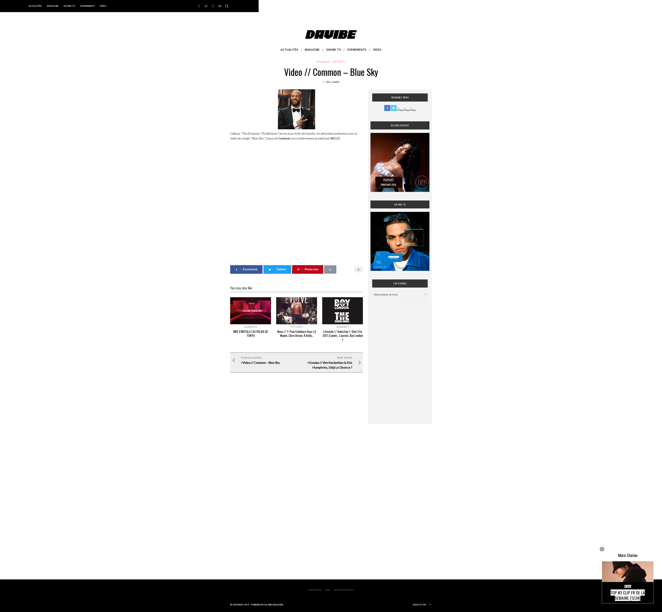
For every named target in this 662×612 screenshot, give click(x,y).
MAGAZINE (53, 6)
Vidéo (103, 6)
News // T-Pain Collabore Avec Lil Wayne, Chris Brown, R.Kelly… (296, 333)
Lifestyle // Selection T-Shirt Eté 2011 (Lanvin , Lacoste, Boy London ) (343, 335)
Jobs (327, 590)
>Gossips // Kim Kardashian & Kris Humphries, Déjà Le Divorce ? (329, 362)
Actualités (35, 6)
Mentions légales (344, 590)
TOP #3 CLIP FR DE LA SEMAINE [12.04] (628, 595)
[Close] (602, 549)
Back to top (419, 605)
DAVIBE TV (69, 6)
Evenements (87, 6)
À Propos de (314, 590)
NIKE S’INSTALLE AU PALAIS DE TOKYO (250, 333)
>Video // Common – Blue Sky (260, 360)
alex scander (332, 81)
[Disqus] (296, 431)
